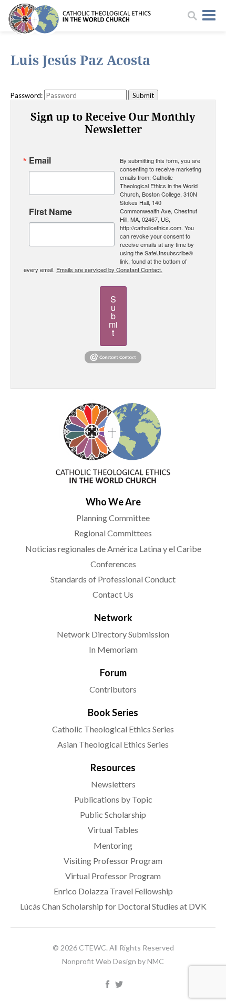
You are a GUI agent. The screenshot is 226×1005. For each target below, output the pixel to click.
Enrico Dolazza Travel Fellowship (113, 891)
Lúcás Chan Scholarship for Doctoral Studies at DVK (113, 906)
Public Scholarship (113, 814)
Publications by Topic (113, 799)
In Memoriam (113, 649)
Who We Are (113, 501)
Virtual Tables (113, 830)
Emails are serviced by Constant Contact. (109, 269)
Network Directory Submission (113, 634)
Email (40, 160)
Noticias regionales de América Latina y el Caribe (113, 549)
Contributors (113, 689)
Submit (113, 316)
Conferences (113, 564)
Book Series (113, 712)
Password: (27, 95)
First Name (50, 212)
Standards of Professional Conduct (113, 579)
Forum (113, 672)
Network (113, 617)
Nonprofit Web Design (99, 961)
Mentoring (113, 845)
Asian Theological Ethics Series (113, 744)
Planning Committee (113, 518)
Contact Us (113, 594)
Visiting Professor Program (113, 861)
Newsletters (113, 784)
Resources (113, 767)
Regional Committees (113, 533)
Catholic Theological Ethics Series (113, 729)
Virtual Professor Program (113, 876)
